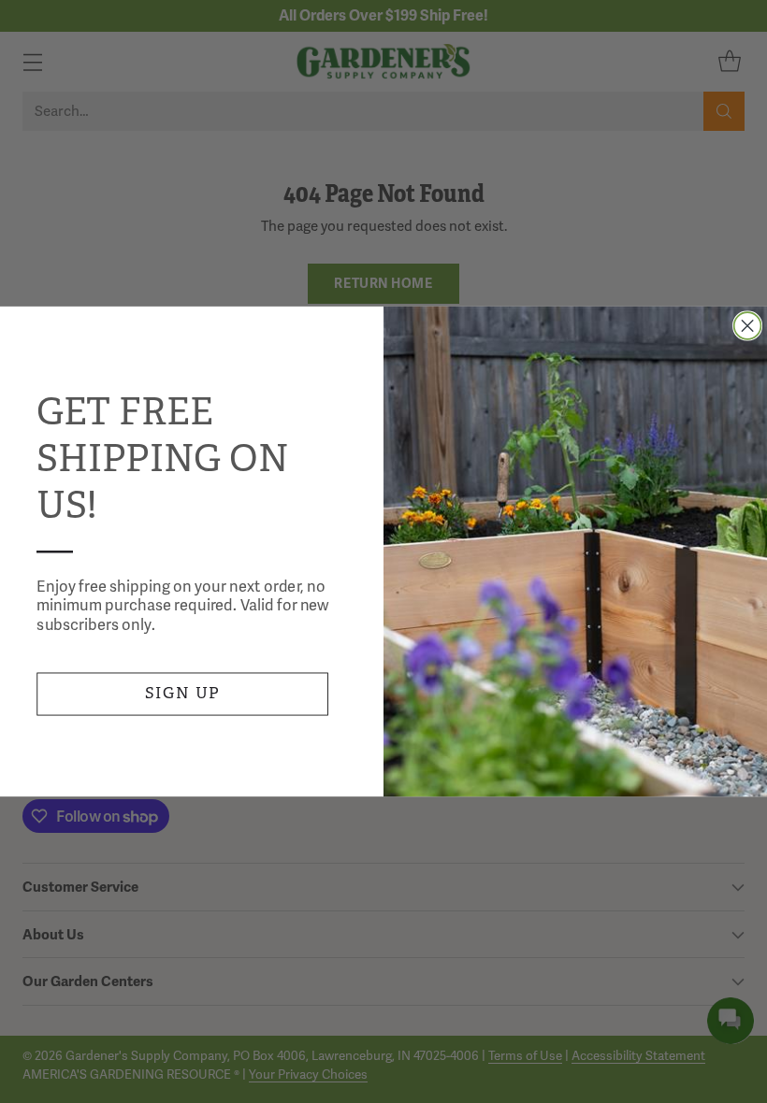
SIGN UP (183, 693)
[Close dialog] (747, 325)
